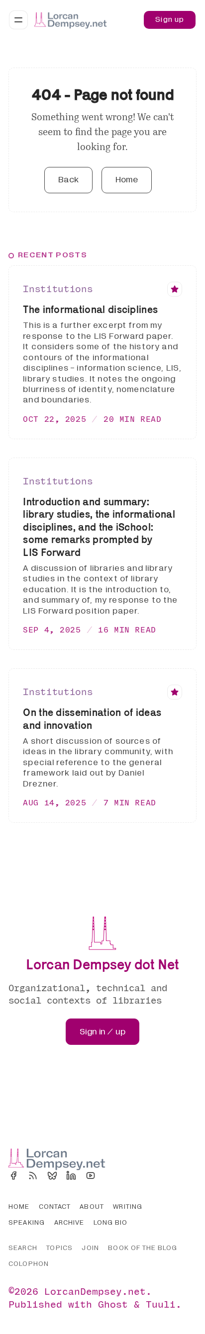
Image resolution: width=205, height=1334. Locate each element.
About (91, 1206)
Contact (55, 1206)
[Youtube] (91, 1175)
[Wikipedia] (110, 1175)
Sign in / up (103, 1031)
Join (90, 1248)
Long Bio (111, 1222)
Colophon (28, 1263)
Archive (69, 1222)
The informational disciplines (90, 309)
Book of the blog (142, 1248)
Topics (59, 1248)
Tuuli (161, 1304)
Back (68, 179)
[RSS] (33, 1175)
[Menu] (18, 20)
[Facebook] (13, 1175)
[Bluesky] (52, 1175)
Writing (127, 1206)
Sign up (169, 19)
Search (22, 1248)
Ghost (113, 1304)
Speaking (26, 1222)
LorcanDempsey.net (95, 1291)
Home (126, 179)
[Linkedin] (71, 1175)
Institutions (58, 288)
